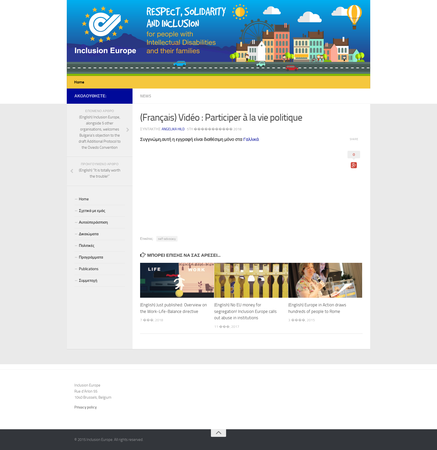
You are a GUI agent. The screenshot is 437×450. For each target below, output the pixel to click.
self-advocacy (167, 239)
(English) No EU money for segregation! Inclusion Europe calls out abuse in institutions (245, 311)
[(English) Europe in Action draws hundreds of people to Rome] (325, 280)
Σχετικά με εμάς (92, 210)
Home (79, 82)
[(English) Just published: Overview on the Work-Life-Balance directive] (177, 280)
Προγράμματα (91, 257)
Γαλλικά (251, 139)
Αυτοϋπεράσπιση (93, 222)
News (145, 96)
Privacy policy (85, 407)
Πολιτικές (86, 245)
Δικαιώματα (89, 234)
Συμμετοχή (88, 280)
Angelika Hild (173, 129)
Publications (88, 269)
